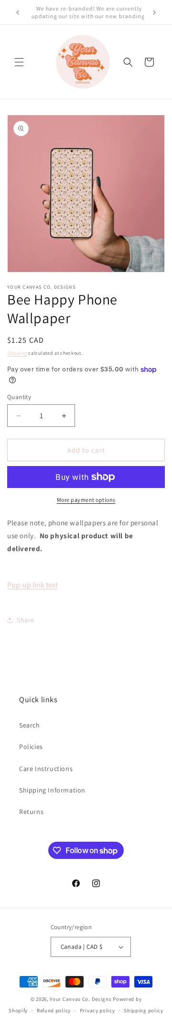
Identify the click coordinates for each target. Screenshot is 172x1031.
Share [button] (25, 620)
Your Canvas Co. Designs (80, 999)
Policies (31, 746)
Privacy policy (97, 1010)
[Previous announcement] (17, 12)
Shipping (17, 353)
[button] (19, 62)
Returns (31, 811)
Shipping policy (143, 1010)
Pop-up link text (32, 585)
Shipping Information (52, 790)
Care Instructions (46, 768)
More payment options (86, 499)
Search (29, 725)
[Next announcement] (154, 12)
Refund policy (54, 1010)
